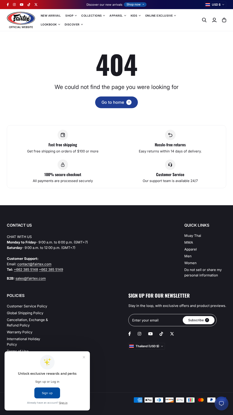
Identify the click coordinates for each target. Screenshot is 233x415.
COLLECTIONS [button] (91, 15)
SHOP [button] (69, 15)
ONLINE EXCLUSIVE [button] (159, 15)
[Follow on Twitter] (36, 4)
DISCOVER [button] (72, 24)
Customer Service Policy (27, 306)
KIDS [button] (134, 15)
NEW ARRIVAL (51, 15)
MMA (188, 242)
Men (188, 256)
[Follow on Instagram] (14, 4)
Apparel (190, 249)
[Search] (204, 20)
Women (190, 263)
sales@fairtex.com (30, 278)
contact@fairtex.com (34, 264)
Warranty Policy (19, 332)
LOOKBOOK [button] (49, 24)
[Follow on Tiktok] (29, 4)
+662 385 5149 (51, 269)
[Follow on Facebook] (8, 4)
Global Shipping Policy (25, 313)
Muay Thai (192, 235)
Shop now (134, 4)
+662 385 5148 (26, 269)
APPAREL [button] (116, 15)
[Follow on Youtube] (21, 4)
